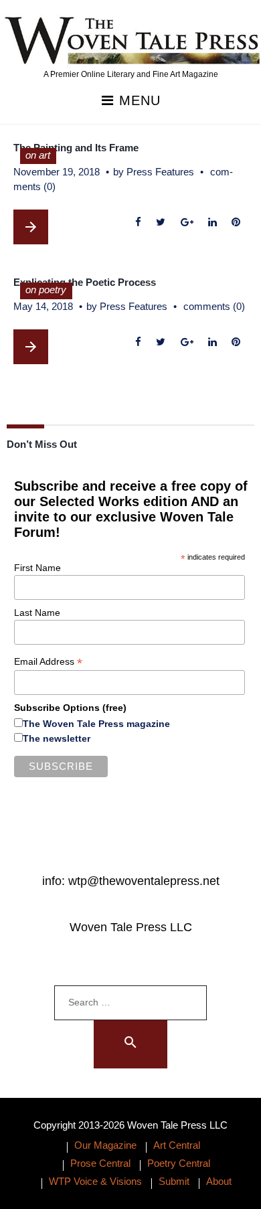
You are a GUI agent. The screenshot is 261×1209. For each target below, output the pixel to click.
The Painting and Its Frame (76, 147)
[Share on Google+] (186, 222)
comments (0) (214, 306)
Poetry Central (178, 1163)
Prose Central (100, 1163)
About (219, 1181)
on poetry (45, 289)
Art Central (176, 1145)
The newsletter (56, 738)
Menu (137, 101)
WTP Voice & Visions (95, 1181)
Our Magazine (105, 1145)
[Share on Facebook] (138, 222)
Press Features (160, 171)
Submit (174, 1181)
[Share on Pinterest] (235, 222)
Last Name (37, 612)
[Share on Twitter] (161, 222)
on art (37, 155)
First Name (37, 567)
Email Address (48, 661)
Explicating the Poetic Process (84, 282)
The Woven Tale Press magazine (96, 723)
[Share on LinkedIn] (212, 222)
